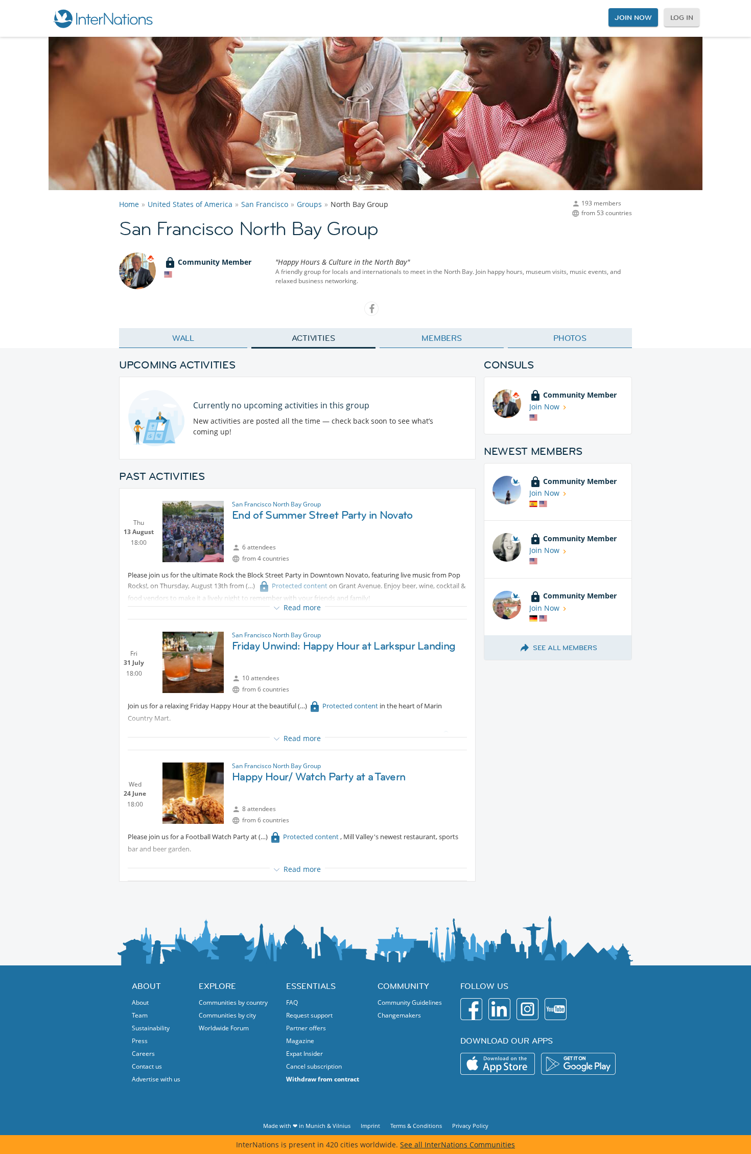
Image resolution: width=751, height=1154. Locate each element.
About (140, 1002)
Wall (183, 338)
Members (441, 338)
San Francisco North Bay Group (276, 504)
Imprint (370, 1125)
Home (129, 204)
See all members (565, 647)
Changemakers (399, 1015)
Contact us (147, 1066)
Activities (313, 338)
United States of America (190, 204)
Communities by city (227, 1015)
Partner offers (306, 1028)
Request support (309, 1015)
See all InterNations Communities (457, 1144)
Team (140, 1015)
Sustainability (151, 1028)
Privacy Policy (470, 1125)
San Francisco (264, 204)
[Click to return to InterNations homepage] (103, 18)
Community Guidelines (410, 1002)
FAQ (292, 1002)
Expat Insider (304, 1053)
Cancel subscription (314, 1066)
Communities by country (233, 1002)
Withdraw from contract (322, 1079)
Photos (569, 338)
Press (140, 1040)
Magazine (300, 1040)
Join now (633, 17)
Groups (309, 204)
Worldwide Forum (224, 1028)
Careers (143, 1053)
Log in (681, 17)
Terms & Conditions (416, 1125)
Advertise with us (156, 1079)
